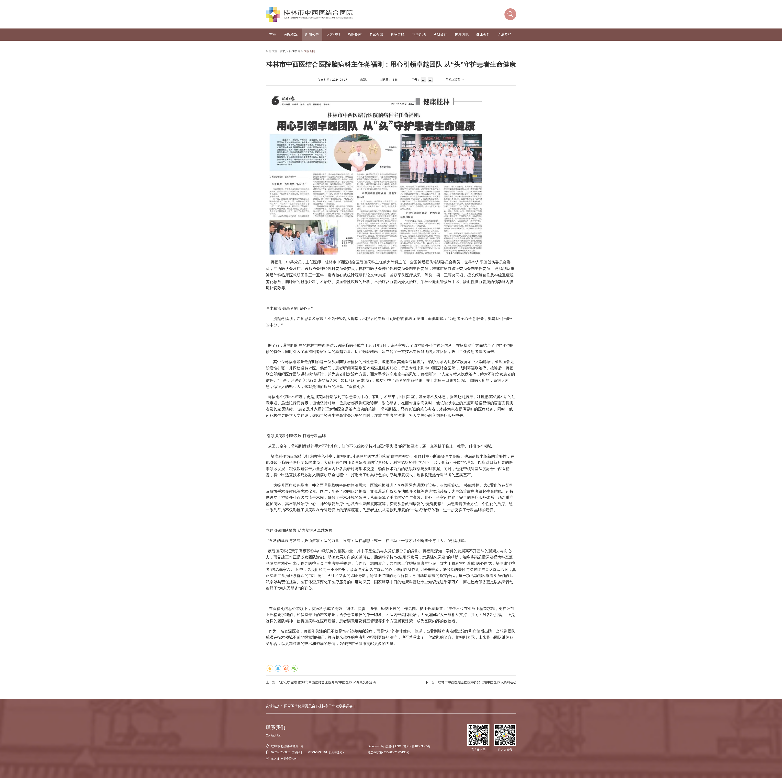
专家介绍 (376, 34)
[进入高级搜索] (510, 14)
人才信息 (333, 34)
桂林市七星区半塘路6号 (287, 746)
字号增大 (430, 80)
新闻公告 (312, 34)
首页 (272, 34)
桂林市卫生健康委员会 (336, 706)
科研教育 (440, 34)
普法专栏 (504, 34)
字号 (423, 80)
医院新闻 (309, 51)
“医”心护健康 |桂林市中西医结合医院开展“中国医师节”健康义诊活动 (327, 682)
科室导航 (397, 34)
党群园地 (419, 34)
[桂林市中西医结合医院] (310, 14)
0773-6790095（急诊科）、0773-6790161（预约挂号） (308, 752)
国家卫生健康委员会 (300, 706)
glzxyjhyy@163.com (284, 758)
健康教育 (483, 34)
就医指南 (355, 34)
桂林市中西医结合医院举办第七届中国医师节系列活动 (477, 682)
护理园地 (462, 34)
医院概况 (291, 34)
